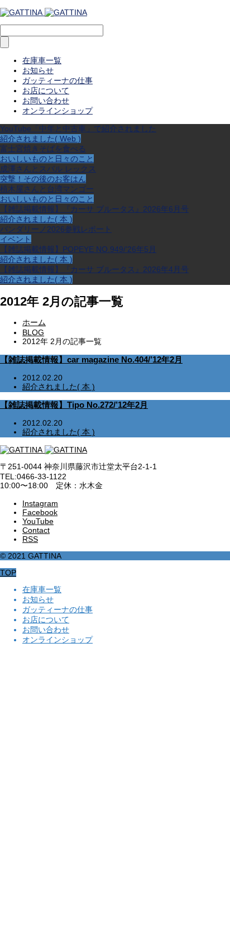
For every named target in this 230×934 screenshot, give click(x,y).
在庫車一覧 (41, 60)
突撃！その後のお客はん (43, 178)
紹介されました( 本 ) (36, 219)
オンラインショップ (57, 110)
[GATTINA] (43, 12)
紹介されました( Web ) (40, 138)
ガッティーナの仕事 (57, 80)
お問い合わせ (45, 100)
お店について (45, 90)
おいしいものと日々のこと (47, 158)
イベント (15, 239)
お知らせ (38, 70)
